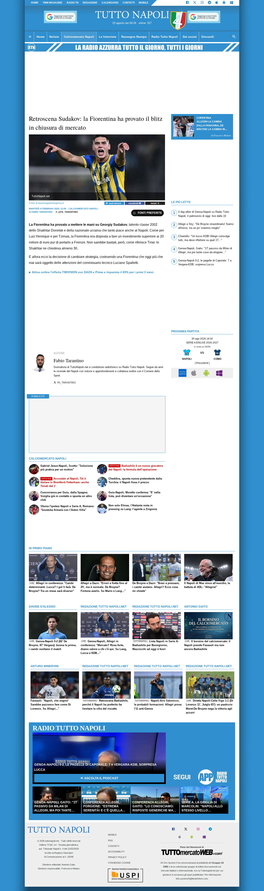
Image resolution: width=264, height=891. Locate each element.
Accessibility (116, 852)
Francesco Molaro (70, 868)
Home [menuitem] (41, 36)
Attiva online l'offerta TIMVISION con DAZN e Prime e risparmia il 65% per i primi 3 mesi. (93, 272)
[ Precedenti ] (202, 363)
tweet (154, 203)
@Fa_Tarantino (68, 212)
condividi (133, 203)
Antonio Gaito (68, 864)
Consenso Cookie (119, 863)
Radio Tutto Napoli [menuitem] (164, 36)
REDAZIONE (90, 2)
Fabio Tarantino (42, 212)
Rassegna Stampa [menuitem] (134, 36)
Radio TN (73, 2)
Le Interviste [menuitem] (107, 36)
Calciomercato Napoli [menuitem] (79, 36)
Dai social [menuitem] (190, 36)
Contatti (113, 846)
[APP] (183, 372)
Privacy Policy (117, 857)
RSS (110, 840)
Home (34, 2)
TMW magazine (52, 2)
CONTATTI (129, 2)
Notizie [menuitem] (54, 36)
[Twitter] (195, 3)
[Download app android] (224, 3)
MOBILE (143, 2)
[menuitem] (30, 37)
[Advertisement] (202, 409)
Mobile (112, 835)
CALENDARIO (110, 2)
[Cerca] (234, 37)
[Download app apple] (216, 3)
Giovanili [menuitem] (207, 36)
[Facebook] (187, 3)
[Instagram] (202, 3)
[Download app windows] (231, 3)
